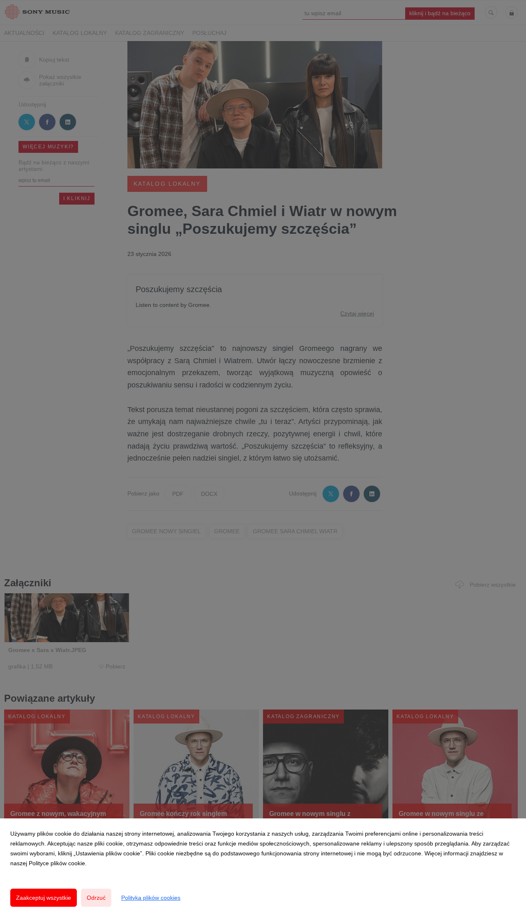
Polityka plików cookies (150, 897)
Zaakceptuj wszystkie (43, 897)
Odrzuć (96, 897)
